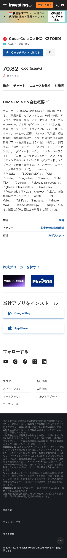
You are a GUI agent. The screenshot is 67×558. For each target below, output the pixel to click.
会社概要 (41, 381)
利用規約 (7, 510)
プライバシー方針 (12, 522)
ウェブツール (11, 404)
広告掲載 (41, 388)
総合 (6, 85)
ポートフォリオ (12, 396)
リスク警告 (8, 534)
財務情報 (61, 85)
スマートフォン (12, 388)
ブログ (7, 381)
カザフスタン (56, 235)
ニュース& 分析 (40, 85)
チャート (19, 85)
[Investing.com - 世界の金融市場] (21, 5)
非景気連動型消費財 (52, 227)
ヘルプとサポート (46, 396)
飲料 (61, 220)
